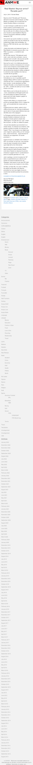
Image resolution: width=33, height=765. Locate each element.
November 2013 (5, 748)
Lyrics (2, 341)
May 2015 (4, 698)
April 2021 (4, 500)
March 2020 (4, 537)
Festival (7, 281)
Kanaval (10, 252)
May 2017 (4, 631)
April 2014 (4, 734)
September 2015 (6, 687)
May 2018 (4, 598)
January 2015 (5, 709)
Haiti (6, 365)
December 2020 (5, 512)
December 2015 (5, 679)
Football (12, 197)
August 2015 (4, 690)
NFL (9, 397)
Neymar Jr (24, 199)
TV (5, 271)
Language (4, 315)
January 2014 (5, 743)
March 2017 (4, 637)
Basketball (8, 400)
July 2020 (4, 526)
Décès (3, 231)
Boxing (7, 406)
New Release (5, 353)
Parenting (7, 333)
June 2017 (4, 628)
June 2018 (4, 595)
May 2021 (4, 498)
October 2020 (5, 517)
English (3, 234)
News (17, 197)
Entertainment (5, 240)
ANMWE (7, 761)
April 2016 (4, 667)
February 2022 (5, 473)
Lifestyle (3, 318)
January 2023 (5, 442)
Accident (7, 357)
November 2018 (5, 581)
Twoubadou (4, 427)
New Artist (4, 350)
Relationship (8, 336)
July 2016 (4, 659)
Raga (9, 262)
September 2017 (6, 620)
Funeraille (4, 293)
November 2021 (5, 481)
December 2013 (5, 745)
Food (6, 328)
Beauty (7, 320)
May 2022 (4, 464)
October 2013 (5, 751)
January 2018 (5, 609)
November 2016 (5, 648)
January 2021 (5, 509)
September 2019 (6, 553)
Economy (7, 363)
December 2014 (5, 712)
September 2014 (6, 720)
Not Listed (4, 376)
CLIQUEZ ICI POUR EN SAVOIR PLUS (14, 176)
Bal (6, 279)
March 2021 (4, 503)
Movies (7, 247)
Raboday (10, 260)
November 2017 (5, 615)
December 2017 (5, 612)
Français (3, 290)
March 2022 (4, 470)
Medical (3, 344)
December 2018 (5, 578)
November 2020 (5, 514)
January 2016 (5, 676)
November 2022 (5, 448)
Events (3, 276)
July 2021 (4, 492)
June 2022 (4, 462)
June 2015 (4, 695)
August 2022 (4, 456)
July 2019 (4, 559)
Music (6, 250)
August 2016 (4, 656)
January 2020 (5, 542)
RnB (2, 390)
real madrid (22, 201)
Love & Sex (8, 330)
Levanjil (10, 257)
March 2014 (4, 737)
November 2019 (5, 548)
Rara (2, 385)
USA (2, 436)
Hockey (3, 301)
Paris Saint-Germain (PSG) (11, 201)
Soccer (7, 411)
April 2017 (4, 634)
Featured (3, 284)
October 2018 (5, 584)
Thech (3, 424)
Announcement (5, 220)
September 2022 (6, 453)
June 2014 (4, 729)
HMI (6, 244)
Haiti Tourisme (5, 298)
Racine (3, 382)
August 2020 (4, 523)
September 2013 (6, 754)
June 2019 (4, 562)
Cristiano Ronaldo (16, 199)
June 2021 (4, 495)
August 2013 (4, 756)
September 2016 (6, 653)
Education (7, 323)
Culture (3, 229)
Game (6, 242)
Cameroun (4, 223)
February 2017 (5, 640)
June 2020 (4, 528)
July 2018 (4, 592)
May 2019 (4, 564)
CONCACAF (15, 415)
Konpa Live (4, 307)
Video (6, 273)
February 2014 (5, 740)
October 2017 (5, 617)
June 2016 (4, 662)
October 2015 (5, 684)
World (5, 199)
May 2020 (4, 531)
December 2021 (5, 478)
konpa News (4, 312)
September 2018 (6, 587)
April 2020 (4, 534)
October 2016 (5, 651)
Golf (6, 408)
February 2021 (5, 506)
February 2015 (5, 706)
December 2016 (5, 645)
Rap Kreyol (11, 265)
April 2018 (4, 601)
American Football (10, 395)
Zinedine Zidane (8, 203)
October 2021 (5, 484)
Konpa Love (4, 309)
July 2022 (4, 459)
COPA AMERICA (6, 226)
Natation (3, 347)
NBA (9, 403)
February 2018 (5, 606)
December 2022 (5, 445)
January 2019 (5, 576)
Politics (7, 371)
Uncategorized (5, 430)
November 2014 (5, 715)
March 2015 (4, 704)
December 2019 (5, 545)
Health (6, 368)
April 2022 (4, 467)
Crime (6, 360)
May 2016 (4, 665)
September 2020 (6, 520)
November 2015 (5, 681)
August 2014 (4, 723)
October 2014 (5, 717)
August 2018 (4, 590)
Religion (3, 387)
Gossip (3, 295)
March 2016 (4, 670)
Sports (26, 197)
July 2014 (4, 726)
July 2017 (4, 626)
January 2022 (5, 475)
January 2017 (5, 642)
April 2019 (4, 567)
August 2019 (4, 556)
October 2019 (5, 551)
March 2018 (4, 603)
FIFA (9, 413)
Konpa (10, 254)
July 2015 (4, 692)
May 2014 (4, 731)
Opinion (21, 197)
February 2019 (5, 573)
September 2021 (6, 487)
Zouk (9, 267)
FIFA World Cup (16, 418)
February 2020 (5, 539)
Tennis (7, 421)
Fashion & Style (9, 325)
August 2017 (4, 623)
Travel (6, 338)
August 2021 (4, 489)
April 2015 (4, 701)
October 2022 (5, 450)
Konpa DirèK (4, 304)
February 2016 (5, 673)
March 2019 (4, 570)
